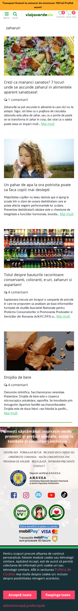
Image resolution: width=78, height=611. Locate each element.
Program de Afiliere (16, 461)
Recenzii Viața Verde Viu (58, 452)
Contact (39, 466)
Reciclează (39, 461)
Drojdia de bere (17, 377)
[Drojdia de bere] (39, 351)
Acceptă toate (20, 595)
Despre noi (11, 452)
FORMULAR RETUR (30, 452)
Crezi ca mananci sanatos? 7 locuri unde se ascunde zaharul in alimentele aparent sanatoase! (38, 87)
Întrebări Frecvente (61, 461)
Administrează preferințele (24, 605)
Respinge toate (58, 595)
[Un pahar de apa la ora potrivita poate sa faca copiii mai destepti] (39, 159)
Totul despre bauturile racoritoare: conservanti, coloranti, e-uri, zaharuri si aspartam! (38, 279)
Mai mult (48, 124)
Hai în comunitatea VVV (54, 457)
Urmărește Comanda (23, 457)
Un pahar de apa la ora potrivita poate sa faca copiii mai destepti (37, 187)
